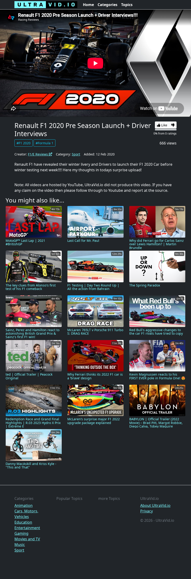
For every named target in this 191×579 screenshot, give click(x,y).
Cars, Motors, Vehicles (26, 513)
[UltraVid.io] (45, 4)
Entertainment (27, 527)
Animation (23, 505)
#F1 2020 (24, 143)
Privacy (146, 511)
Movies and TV (27, 539)
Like (163, 125)
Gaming (21, 533)
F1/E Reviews (38, 154)
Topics (127, 4)
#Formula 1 (44, 143)
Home (88, 4)
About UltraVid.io (155, 505)
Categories (107, 4)
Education (23, 522)
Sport (76, 154)
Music (19, 544)
